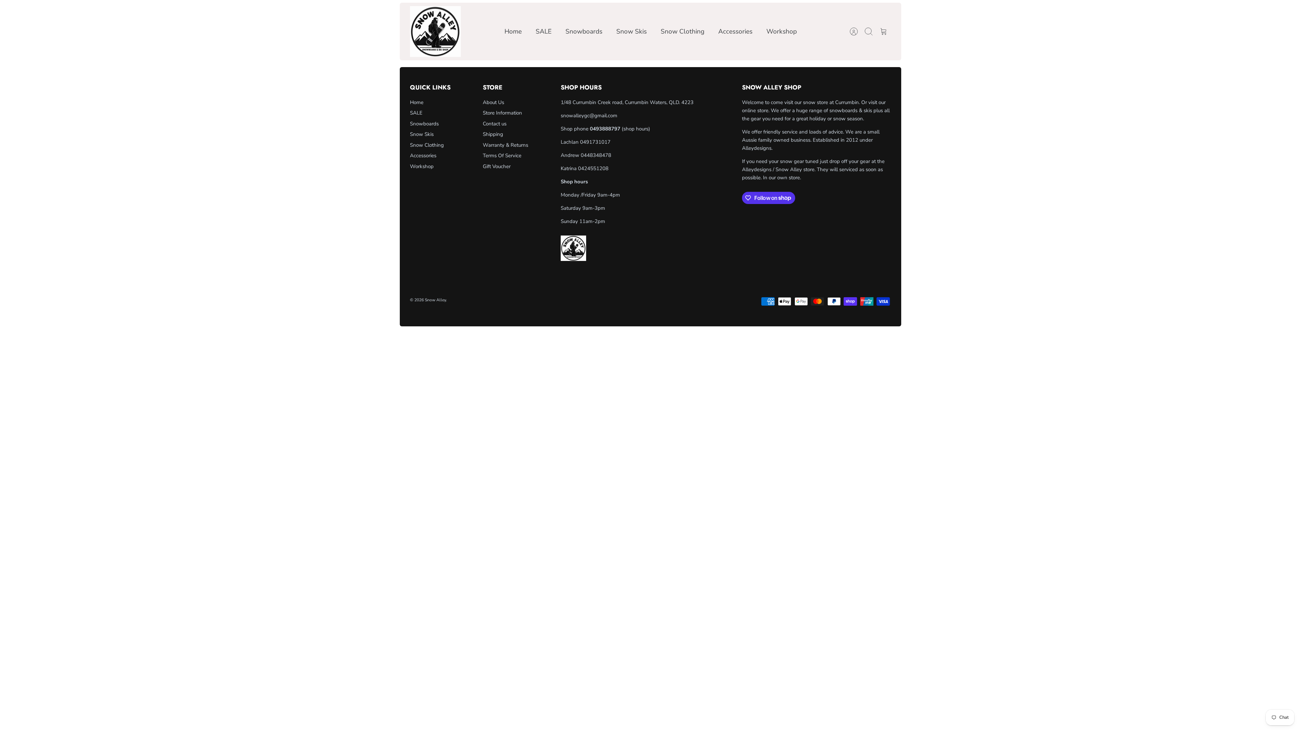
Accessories (735, 31)
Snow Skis (631, 31)
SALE (544, 31)
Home (513, 31)
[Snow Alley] (435, 31)
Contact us (495, 123)
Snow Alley (435, 300)
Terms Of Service (502, 155)
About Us (493, 102)
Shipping (493, 134)
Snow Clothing (682, 31)
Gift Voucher (497, 166)
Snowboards (583, 31)
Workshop (781, 31)
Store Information (502, 112)
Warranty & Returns (505, 145)
